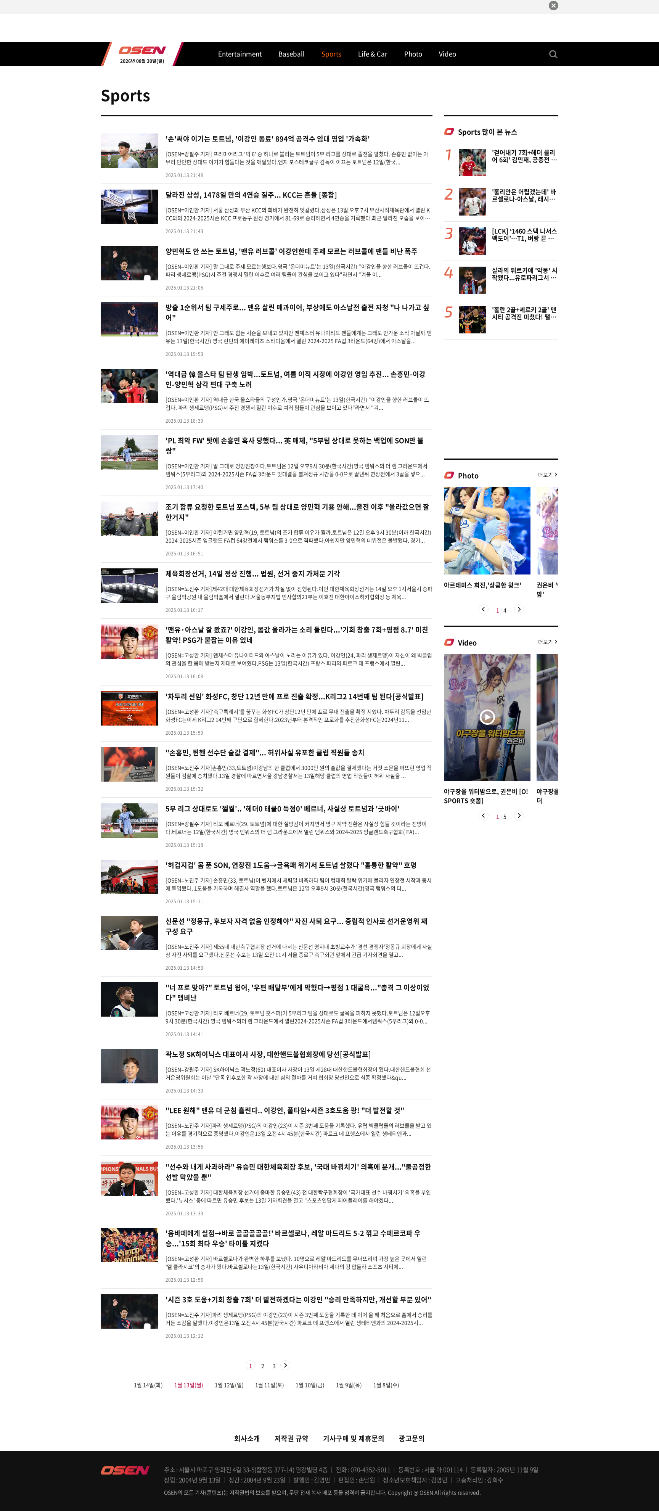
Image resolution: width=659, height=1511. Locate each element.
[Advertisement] (501, 398)
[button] (484, 609)
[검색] (553, 54)
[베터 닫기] (553, 5)
